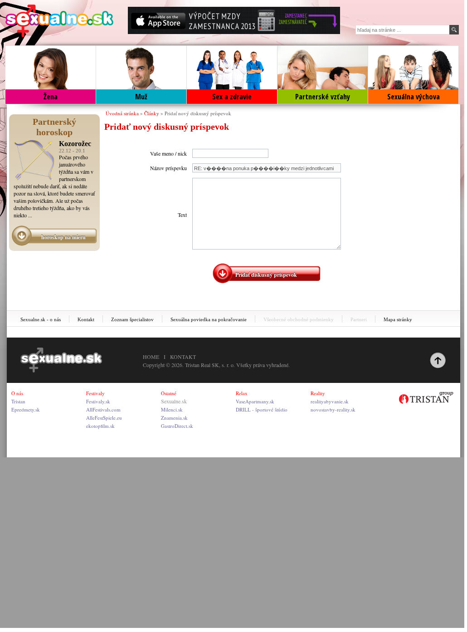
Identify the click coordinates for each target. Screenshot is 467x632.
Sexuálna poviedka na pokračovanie (208, 319)
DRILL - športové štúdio (261, 409)
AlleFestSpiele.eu (104, 417)
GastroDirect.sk (177, 425)
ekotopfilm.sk (100, 425)
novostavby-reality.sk (333, 409)
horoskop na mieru (63, 237)
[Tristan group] (426, 398)
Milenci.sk (172, 409)
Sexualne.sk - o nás (40, 319)
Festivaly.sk (98, 401)
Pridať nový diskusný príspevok (198, 113)
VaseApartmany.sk (255, 401)
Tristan (18, 401)
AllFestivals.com (103, 409)
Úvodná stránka (122, 113)
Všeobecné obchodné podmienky (298, 319)
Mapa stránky (398, 319)
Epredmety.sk (25, 409)
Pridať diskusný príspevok (266, 275)
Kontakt (86, 319)
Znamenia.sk (174, 417)
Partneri (358, 319)
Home (151, 356)
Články (151, 113)
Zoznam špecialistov (132, 319)
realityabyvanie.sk (330, 401)
